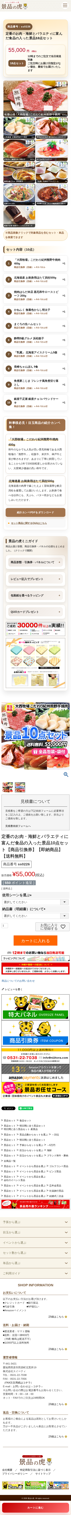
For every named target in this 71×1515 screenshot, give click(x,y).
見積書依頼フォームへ (18, 826)
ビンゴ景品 (55, 1171)
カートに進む (35, 1507)
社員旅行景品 (56, 1190)
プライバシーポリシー (15, 1473)
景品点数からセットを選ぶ (33, 1134)
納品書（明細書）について (24, 909)
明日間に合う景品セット (32, 1125)
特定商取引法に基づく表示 (35, 1469)
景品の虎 (31, 1498)
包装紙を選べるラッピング (27, 595)
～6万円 (51, 1145)
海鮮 (49, 1150)
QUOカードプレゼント (25, 611)
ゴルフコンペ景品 (58, 1166)
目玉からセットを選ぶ (31, 1150)
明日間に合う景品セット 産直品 (21, 1129)
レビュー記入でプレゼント (27, 578)
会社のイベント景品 (14, 1180)
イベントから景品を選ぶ (32, 1166)
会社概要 (7, 1469)
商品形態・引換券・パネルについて (32, 562)
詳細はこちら (56, 1316)
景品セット (10, 1120)
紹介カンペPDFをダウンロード (35, 512)
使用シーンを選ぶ (17, 895)
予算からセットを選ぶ (31, 1145)
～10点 (55, 1134)
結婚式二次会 (56, 1196)
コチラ (37, 1386)
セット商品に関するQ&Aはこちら (29, 523)
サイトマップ (43, 1473)
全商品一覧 (10, 1161)
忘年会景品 (55, 1185)
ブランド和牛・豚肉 (57, 1155)
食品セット (25, 1120)
